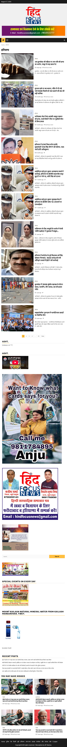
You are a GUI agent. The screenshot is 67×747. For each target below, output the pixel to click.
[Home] (3, 40)
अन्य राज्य (28, 741)
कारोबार (38, 741)
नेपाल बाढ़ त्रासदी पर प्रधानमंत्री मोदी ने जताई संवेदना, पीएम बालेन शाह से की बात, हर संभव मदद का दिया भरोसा (28, 668)
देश (11, 741)
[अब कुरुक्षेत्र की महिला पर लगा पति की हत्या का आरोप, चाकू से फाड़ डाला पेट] (17, 66)
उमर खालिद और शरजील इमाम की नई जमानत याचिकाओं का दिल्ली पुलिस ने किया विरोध (22, 671)
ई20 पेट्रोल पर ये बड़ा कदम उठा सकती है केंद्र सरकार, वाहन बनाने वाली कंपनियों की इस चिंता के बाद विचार (26, 660)
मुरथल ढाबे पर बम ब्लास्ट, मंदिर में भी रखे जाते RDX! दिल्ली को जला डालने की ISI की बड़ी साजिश (49, 91)
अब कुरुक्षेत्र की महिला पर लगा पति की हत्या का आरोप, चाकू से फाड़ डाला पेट (49, 63)
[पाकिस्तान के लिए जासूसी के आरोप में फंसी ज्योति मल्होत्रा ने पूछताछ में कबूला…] (17, 234)
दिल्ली (4, 697)
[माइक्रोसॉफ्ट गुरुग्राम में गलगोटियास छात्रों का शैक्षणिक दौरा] (17, 318)
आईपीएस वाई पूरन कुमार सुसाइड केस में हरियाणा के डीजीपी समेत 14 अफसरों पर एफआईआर (48, 202)
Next (43, 336)
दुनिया (7, 741)
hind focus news (48, 67)
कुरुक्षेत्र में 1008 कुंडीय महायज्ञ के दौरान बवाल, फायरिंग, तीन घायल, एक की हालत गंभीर (49, 287)
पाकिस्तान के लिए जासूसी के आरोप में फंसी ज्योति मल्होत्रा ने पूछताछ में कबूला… (49, 229)
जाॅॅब (43, 741)
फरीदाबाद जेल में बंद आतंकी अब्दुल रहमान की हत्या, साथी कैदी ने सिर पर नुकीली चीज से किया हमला (49, 119)
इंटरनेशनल (38, 697)
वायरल (46, 741)
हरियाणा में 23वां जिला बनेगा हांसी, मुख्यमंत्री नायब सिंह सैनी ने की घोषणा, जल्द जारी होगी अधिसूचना (49, 147)
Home (3, 741)
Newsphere (39, 745)
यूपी (18, 741)
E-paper (55, 741)
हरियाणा (36, 58)
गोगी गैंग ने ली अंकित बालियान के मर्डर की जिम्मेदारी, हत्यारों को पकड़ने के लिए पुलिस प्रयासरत (23, 665)
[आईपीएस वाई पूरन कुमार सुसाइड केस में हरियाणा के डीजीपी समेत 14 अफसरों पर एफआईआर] (17, 206)
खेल (50, 741)
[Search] (64, 40)
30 (38, 336)
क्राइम (33, 741)
